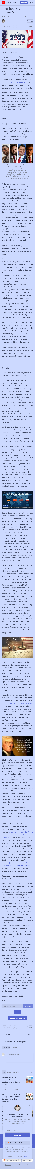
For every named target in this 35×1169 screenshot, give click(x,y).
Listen (31, 21)
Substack (8, 1165)
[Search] (31, 1072)
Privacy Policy (24, 1151)
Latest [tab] (9, 1072)
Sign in (31, 3)
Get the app (27, 1160)
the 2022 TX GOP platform (21, 703)
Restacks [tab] (14, 1048)
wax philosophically (18, 82)
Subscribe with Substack (19, 1143)
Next (28, 1034)
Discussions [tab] (16, 1072)
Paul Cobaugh (10, 20)
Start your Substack (12, 1160)
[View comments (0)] (10, 26)
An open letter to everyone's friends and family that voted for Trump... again (11, 1079)
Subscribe (24, 3)
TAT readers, (6, 1102)
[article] (17, 1083)
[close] (29, 1105)
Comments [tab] (6, 1048)
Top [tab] (4, 1072)
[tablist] (10, 1048)
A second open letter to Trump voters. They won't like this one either (12, 1096)
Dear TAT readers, (7, 1085)
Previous (7, 1034)
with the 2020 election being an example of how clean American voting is (17, 835)
